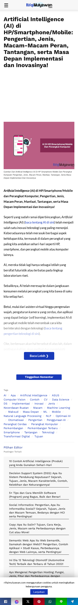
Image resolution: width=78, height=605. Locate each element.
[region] (39, 94)
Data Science (60, 399)
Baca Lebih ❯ (39, 355)
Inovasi (39, 403)
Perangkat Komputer (44, 424)
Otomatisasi (16, 420)
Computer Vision (14, 399)
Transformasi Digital (17, 436)
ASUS (55, 395)
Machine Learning (58, 407)
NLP (48, 416)
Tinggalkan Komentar (39, 377)
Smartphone (12, 432)
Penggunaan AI (56, 420)
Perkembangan (13, 428)
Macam (37, 407)
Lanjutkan (39, 591)
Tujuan (38, 436)
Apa (13, 395)
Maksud (13, 411)
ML (45, 411)
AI (5, 395)
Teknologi (48, 432)
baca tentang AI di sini (39, 222)
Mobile (56, 411)
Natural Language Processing (22, 416)
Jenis (51, 403)
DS (5, 403)
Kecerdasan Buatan (16, 407)
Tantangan (30, 432)
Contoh (34, 399)
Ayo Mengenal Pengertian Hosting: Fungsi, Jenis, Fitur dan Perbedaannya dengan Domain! (36, 576)
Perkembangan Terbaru (43, 428)
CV (46, 399)
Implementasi (21, 403)
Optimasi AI (63, 416)
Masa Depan (31, 411)
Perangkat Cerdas (15, 424)
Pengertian (35, 420)
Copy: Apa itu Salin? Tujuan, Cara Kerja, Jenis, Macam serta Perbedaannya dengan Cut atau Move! (37, 528)
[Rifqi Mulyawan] (41, 4)
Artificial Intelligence (33, 395)
